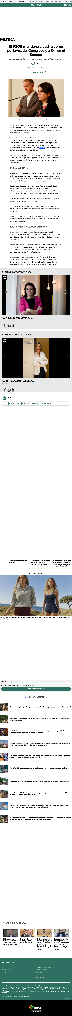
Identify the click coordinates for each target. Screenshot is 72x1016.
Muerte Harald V (40, 1)
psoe (5, 403)
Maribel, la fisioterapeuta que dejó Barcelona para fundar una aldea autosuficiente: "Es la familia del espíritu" (39, 719)
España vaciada (59, 1)
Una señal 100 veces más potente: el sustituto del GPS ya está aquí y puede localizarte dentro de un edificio (38, 769)
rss (3, 977)
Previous (5, 292)
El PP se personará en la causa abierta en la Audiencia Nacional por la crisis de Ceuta (10, 941)
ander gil (35, 403)
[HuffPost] (8, 962)
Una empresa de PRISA (36, 1006)
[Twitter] (9, 326)
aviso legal (39, 972)
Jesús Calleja (49, 1)
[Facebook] (4, 326)
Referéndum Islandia (19, 1)
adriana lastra (46, 403)
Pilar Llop (42, 148)
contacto (5, 972)
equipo (4, 967)
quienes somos (6, 970)
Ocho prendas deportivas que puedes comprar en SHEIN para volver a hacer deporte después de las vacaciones (34, 618)
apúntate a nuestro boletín (36, 689)
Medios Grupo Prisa (36, 1011)
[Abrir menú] (3, 5)
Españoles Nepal (30, 1)
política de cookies (41, 970)
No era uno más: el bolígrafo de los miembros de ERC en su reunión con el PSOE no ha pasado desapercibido (62, 563)
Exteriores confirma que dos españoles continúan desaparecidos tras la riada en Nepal (38, 781)
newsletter (5, 975)
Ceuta (10, 1)
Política (7, 40)
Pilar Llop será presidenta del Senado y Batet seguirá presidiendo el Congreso (40, 562)
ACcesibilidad (40, 977)
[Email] (13, 326)
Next (66, 292)
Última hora (65, 5)
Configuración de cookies (43, 967)
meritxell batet (14, 403)
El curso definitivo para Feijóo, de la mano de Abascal (26, 940)
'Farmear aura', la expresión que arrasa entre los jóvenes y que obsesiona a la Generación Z (40, 707)
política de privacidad (42, 975)
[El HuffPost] (37, 5)
